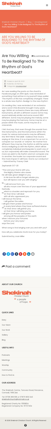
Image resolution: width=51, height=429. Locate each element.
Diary (4, 320)
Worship (5, 365)
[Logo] (17, 4)
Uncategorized (21, 86)
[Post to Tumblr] (16, 254)
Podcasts (6, 355)
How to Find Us (8, 375)
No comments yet (41, 56)
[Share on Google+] (12, 254)
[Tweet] (8, 254)
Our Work (6, 330)
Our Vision (6, 325)
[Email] (33, 254)
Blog (3, 340)
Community (7, 370)
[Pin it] (20, 254)
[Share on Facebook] (4, 254)
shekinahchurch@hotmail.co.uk (15, 399)
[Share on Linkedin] (28, 254)
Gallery (5, 335)
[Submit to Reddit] (24, 254)
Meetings (6, 360)
